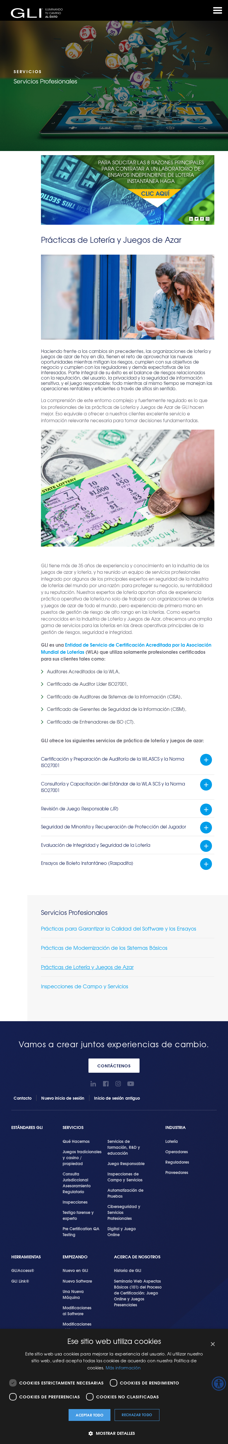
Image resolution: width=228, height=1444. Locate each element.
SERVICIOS (73, 1127)
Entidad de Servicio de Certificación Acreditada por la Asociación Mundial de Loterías (126, 648)
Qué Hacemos (76, 1141)
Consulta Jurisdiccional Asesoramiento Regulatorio (77, 1182)
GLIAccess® (22, 1270)
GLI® (38, 13)
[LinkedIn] (93, 1084)
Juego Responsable (126, 1163)
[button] (114, 1433)
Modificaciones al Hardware (77, 1327)
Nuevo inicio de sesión (62, 1098)
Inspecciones (75, 1202)
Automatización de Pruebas (125, 1193)
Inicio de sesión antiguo (117, 1098)
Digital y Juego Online (121, 1231)
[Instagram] (118, 1084)
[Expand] (206, 760)
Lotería (171, 1141)
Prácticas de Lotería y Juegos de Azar (87, 967)
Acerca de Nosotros (137, 1257)
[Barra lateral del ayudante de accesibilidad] (219, 1383)
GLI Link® (20, 1281)
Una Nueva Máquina (73, 1294)
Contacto (22, 1098)
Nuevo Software (77, 1281)
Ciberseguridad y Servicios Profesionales (123, 1212)
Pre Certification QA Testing (81, 1231)
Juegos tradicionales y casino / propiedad (82, 1157)
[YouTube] (130, 1084)
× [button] (212, 1344)
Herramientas (26, 1257)
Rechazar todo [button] (137, 1414)
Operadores (176, 1151)
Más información (123, 1368)
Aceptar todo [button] (89, 1415)
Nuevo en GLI (75, 1270)
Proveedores (176, 1172)
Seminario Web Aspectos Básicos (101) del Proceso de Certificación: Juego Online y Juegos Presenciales (138, 1293)
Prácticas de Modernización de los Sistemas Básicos (104, 947)
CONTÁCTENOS (113, 1065)
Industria (175, 1127)
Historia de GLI (127, 1270)
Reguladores (177, 1162)
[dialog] (114, 1386)
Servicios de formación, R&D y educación (123, 1147)
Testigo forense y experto (78, 1215)
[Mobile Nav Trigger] (217, 10)
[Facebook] (106, 1084)
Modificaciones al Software (77, 1310)
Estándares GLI (27, 1127)
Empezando (75, 1257)
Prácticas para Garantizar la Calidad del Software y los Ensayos (118, 928)
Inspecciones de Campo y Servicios (84, 986)
